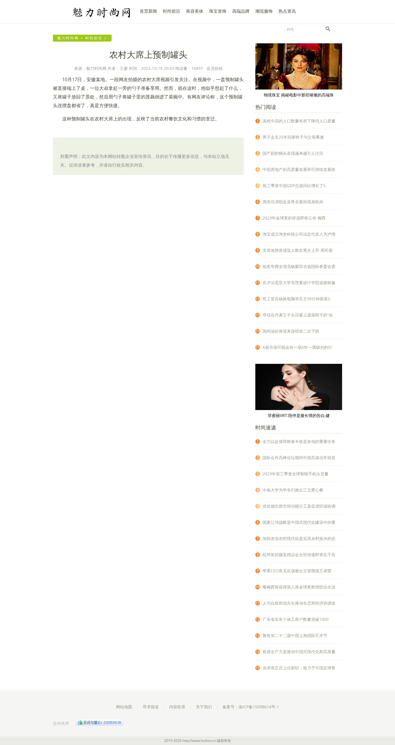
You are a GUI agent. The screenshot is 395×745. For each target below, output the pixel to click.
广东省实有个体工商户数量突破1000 (295, 619)
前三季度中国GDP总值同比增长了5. (295, 185)
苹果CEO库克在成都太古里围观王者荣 (297, 570)
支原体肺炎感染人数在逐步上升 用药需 (298, 250)
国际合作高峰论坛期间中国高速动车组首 (299, 457)
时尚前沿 (171, 11)
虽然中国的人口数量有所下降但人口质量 (299, 121)
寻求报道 (151, 706)
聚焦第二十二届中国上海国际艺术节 (295, 635)
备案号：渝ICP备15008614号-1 (250, 706)
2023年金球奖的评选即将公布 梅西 (294, 218)
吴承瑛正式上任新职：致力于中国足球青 (299, 667)
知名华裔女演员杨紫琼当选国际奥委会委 (299, 266)
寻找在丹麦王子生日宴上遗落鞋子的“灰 (298, 315)
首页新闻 (148, 11)
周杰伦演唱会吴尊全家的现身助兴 (293, 201)
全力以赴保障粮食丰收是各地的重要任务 (299, 441)
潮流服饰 (264, 11)
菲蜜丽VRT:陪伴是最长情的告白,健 (299, 415)
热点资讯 (287, 11)
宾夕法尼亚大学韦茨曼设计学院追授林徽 (299, 282)
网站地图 (124, 706)
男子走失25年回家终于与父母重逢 (293, 137)
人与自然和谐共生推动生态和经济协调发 (299, 603)
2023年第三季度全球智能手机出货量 (295, 473)
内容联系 (177, 706)
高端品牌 (241, 11)
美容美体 (194, 11)
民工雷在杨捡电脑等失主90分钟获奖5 (296, 298)
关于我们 (204, 706)
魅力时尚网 (93, 12)
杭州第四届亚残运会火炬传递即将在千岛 (299, 554)
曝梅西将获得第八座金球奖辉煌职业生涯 (299, 587)
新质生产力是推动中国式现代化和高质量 (299, 651)
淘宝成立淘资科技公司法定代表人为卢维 (299, 234)
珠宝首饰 (217, 11)
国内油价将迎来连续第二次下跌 (291, 331)
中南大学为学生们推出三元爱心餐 (293, 490)
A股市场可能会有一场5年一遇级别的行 (297, 347)
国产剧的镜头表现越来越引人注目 (293, 153)
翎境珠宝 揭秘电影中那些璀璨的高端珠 (299, 95)
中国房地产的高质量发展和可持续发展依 (299, 169)
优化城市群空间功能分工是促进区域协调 (299, 506)
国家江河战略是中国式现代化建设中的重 (299, 522)
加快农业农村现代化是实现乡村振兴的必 (299, 538)
